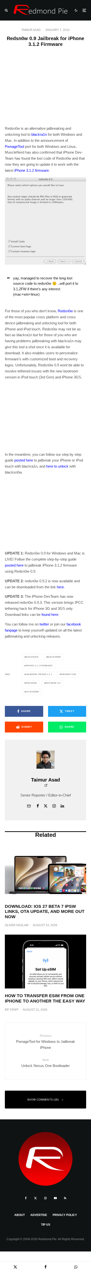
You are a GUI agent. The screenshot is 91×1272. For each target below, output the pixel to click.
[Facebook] (25, 1198)
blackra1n (39, 134)
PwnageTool (14, 146)
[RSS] (65, 1198)
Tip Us (45, 1224)
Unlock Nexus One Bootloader (45, 1062)
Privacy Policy (65, 1215)
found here (49, 614)
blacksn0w (54, 657)
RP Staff (11, 1009)
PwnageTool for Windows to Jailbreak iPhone (45, 1041)
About (19, 1215)
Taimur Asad (31, 30)
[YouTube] (55, 1198)
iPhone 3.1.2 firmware (31, 170)
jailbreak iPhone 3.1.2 (39, 674)
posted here (23, 460)
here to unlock (57, 466)
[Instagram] (45, 1198)
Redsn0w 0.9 (53, 683)
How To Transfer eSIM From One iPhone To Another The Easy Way (45, 998)
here (60, 587)
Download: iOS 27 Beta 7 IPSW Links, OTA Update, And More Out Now (44, 911)
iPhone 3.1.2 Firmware (39, 666)
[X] (35, 1198)
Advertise (38, 1215)
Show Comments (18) (43, 1099)
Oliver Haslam (16, 925)
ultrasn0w (32, 692)
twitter (44, 624)
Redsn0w (65, 311)
